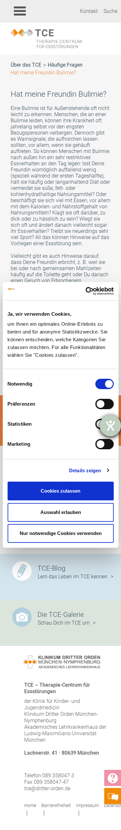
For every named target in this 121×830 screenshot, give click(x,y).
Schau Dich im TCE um (64, 623)
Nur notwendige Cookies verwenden (61, 533)
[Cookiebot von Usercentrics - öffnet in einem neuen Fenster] (86, 291)
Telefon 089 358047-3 (49, 775)
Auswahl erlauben (60, 512)
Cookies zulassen (60, 491)
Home (30, 805)
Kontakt (89, 11)
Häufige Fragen (65, 65)
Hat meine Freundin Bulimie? (43, 73)
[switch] (104, 404)
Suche (110, 11)
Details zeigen (85, 470)
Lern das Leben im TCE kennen (72, 576)
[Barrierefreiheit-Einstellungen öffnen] (110, 425)
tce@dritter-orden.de (47, 788)
